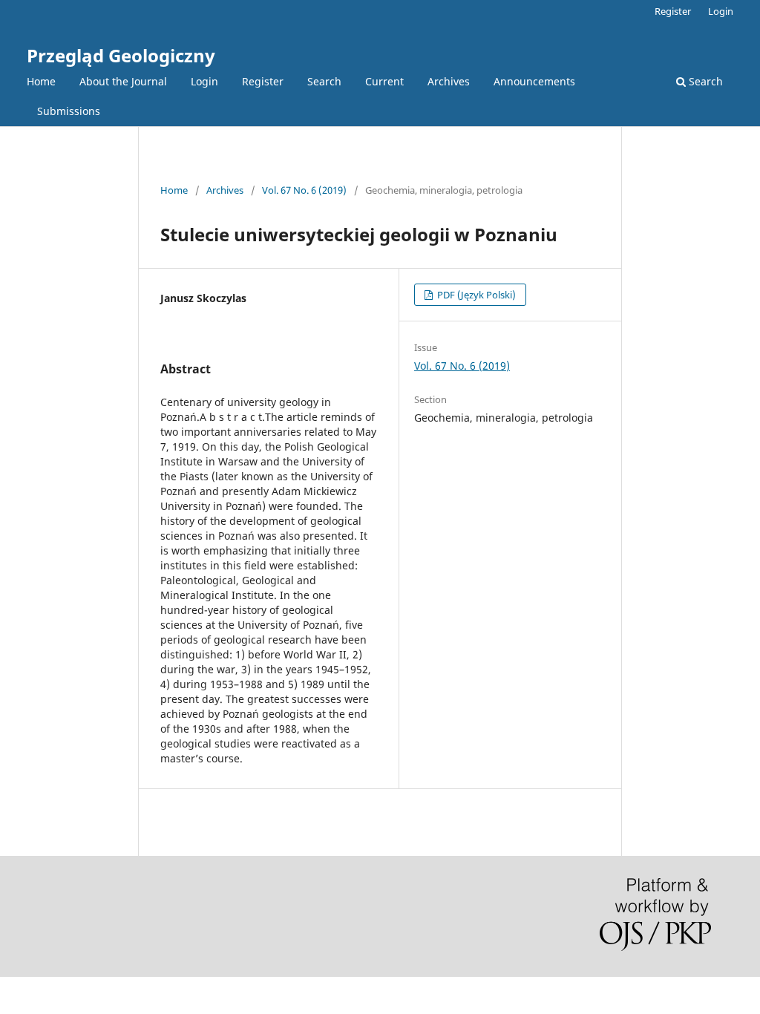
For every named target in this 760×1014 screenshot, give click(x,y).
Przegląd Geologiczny (121, 55)
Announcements (534, 81)
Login (204, 81)
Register (263, 81)
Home (41, 81)
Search (324, 81)
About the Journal (123, 81)
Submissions (68, 111)
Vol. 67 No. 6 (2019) (304, 190)
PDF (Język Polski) (475, 294)
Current (384, 81)
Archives (449, 81)
